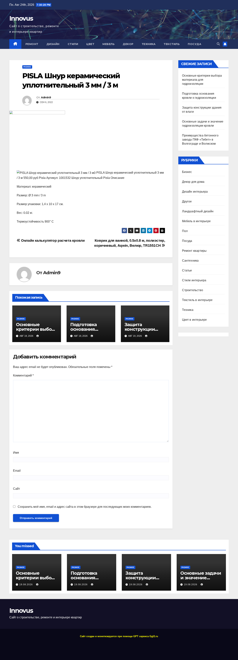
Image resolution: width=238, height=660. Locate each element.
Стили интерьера (194, 280)
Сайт (16, 488)
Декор (128, 44)
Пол (185, 231)
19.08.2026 (26, 584)
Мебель (108, 44)
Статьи (187, 270)
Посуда (194, 44)
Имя (16, 452)
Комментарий (23, 375)
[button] (218, 44)
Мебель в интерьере (196, 221)
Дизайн (53, 44)
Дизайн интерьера (195, 191)
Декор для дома (193, 181)
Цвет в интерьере (194, 319)
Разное (27, 67)
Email (17, 470)
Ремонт (31, 44)
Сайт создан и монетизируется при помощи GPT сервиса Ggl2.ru (119, 636)
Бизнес (187, 171)
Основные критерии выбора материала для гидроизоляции (202, 79)
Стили (73, 44)
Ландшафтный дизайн (198, 211)
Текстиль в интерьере (197, 300)
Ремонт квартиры (194, 250)
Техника (149, 44)
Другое (187, 201)
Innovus (21, 18)
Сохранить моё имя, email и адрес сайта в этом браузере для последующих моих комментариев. (85, 506)
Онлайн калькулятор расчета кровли (52, 240)
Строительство (192, 290)
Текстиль (172, 44)
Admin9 (46, 97)
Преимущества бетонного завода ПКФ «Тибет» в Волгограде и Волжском (200, 139)
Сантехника (190, 260)
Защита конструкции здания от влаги (143, 329)
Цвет (90, 44)
